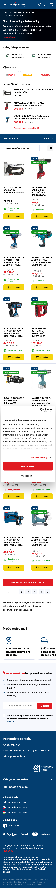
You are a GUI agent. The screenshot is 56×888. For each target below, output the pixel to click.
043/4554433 (11, 745)
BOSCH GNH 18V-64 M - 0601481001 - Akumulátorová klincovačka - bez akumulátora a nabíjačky (13, 541)
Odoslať (45, 706)
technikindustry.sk (17, 802)
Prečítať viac (9, 37)
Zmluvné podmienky (35, 884)
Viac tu (10, 721)
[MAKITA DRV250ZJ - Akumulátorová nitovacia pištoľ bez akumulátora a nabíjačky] (42, 379)
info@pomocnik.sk (14, 756)
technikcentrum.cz (17, 807)
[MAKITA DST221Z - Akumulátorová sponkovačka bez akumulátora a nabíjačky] (42, 518)
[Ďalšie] (47, 591)
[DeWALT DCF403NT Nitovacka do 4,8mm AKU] (13, 379)
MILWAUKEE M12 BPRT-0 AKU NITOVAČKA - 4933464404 (29, 104)
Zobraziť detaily (39, 457)
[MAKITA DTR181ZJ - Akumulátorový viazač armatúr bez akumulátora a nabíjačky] (42, 238)
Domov (6, 12)
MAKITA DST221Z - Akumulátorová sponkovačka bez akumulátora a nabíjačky (41, 541)
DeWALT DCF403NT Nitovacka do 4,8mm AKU (13, 400)
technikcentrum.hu (17, 812)
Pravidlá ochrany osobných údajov (29, 882)
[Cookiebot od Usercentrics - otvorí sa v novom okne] (40, 410)
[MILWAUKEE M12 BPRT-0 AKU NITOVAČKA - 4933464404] (7, 106)
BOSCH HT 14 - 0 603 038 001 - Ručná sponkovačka (33, 90)
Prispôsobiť (26, 475)
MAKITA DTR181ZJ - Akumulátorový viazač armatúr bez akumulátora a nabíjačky (41, 261)
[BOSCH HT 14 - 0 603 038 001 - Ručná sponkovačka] (7, 92)
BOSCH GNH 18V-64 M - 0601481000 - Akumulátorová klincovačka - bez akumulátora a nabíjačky (13, 332)
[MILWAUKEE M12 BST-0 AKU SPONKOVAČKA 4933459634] (42, 309)
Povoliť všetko (28, 466)
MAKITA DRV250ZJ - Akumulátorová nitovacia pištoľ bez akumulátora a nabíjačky (41, 402)
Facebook (14, 825)
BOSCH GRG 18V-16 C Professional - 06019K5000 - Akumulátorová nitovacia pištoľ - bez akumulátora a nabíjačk (32, 117)
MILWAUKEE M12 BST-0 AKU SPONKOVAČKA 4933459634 (39, 332)
